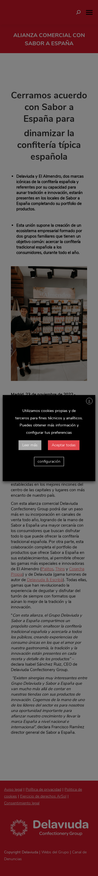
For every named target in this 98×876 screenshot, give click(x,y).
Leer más (30, 445)
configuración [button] (49, 461)
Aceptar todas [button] (64, 445)
